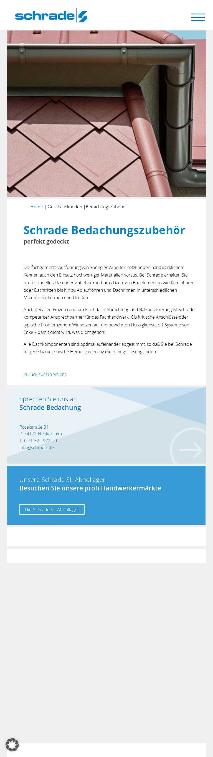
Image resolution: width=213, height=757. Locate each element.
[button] (12, 745)
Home (37, 206)
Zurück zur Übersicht (45, 374)
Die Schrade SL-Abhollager (52, 510)
